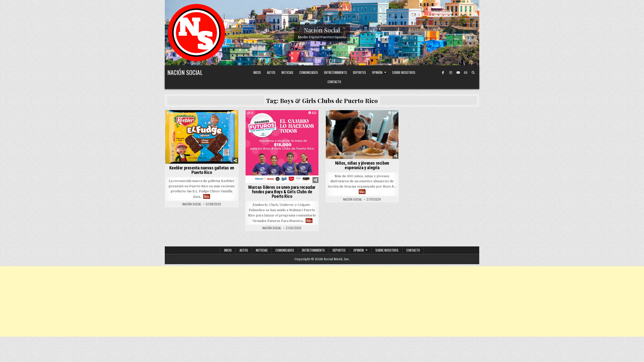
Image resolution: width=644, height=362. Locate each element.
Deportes (359, 72)
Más (207, 196)
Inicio (257, 72)
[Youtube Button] (458, 72)
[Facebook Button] (443, 72)
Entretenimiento (335, 72)
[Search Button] (473, 72)
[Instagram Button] (450, 72)
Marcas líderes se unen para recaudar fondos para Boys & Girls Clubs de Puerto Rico (281, 192)
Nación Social (322, 30)
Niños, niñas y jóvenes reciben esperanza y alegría (362, 165)
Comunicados (308, 72)
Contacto (334, 81)
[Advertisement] (322, 301)
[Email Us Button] (465, 72)
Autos (271, 72)
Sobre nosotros (403, 72)
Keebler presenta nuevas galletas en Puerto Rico (201, 170)
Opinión (377, 72)
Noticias (287, 72)
